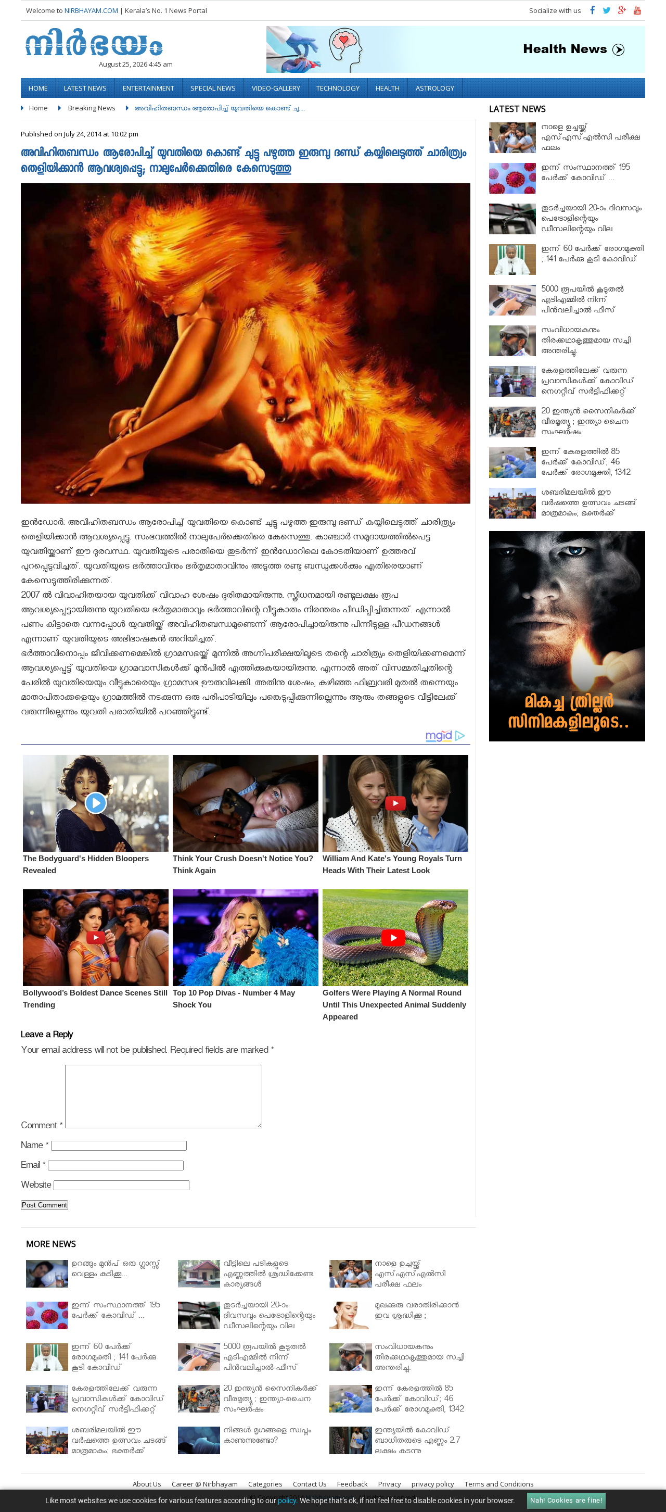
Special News (213, 88)
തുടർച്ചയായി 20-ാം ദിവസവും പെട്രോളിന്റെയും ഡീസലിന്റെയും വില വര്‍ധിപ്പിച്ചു (591, 225)
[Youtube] (638, 12)
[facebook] (592, 12)
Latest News (85, 88)
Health (388, 88)
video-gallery (276, 88)
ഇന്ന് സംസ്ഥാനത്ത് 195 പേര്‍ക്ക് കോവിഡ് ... (585, 174)
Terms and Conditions (499, 1484)
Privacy (389, 1484)
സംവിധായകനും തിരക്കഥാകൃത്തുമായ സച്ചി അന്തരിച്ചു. (586, 341)
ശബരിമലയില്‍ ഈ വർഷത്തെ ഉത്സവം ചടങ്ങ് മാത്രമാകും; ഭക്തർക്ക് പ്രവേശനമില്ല (589, 509)
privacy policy (433, 1484)
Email (33, 1167)
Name (34, 1147)
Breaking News (92, 107)
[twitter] (607, 12)
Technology (338, 88)
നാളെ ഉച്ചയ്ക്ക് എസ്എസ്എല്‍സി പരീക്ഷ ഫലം (590, 138)
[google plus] (622, 12)
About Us (147, 1484)
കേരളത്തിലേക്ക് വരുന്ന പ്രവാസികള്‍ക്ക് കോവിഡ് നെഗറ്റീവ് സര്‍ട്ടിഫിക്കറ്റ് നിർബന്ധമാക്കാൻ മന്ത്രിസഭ (591, 387)
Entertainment (148, 88)
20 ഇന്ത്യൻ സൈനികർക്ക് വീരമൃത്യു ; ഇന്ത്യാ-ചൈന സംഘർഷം (588, 423)
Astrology (435, 88)
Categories (265, 1484)
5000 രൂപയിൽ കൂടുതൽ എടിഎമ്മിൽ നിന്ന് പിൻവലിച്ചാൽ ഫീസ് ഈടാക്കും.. (582, 306)
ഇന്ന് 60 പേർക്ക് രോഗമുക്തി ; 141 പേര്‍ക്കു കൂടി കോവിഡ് (592, 255)
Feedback (352, 1484)
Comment (41, 1127)
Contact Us (310, 1484)
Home (38, 88)
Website (36, 1186)
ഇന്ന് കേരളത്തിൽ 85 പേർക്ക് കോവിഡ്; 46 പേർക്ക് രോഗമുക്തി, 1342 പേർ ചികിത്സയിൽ (585, 468)
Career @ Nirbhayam (205, 1484)
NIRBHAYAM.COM (91, 10)
